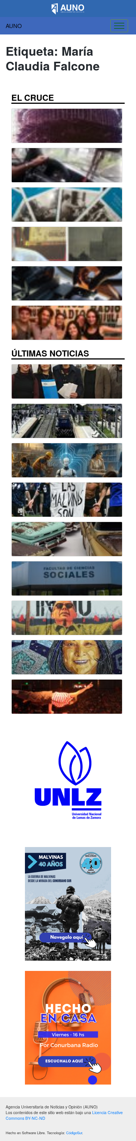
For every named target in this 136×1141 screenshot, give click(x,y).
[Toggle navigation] (119, 25)
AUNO (14, 26)
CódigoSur (74, 1132)
